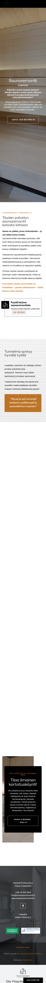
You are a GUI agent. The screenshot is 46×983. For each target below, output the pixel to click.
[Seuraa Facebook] (23, 906)
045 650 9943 (19, 312)
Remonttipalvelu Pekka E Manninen (29, 954)
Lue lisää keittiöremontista (23, 660)
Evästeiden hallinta (23, 947)
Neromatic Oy (27, 960)
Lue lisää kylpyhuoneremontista (23, 504)
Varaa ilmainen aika (22, 821)
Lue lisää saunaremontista (23, 582)
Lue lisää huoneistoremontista (23, 735)
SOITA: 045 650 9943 (22, 120)
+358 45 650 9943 (23, 892)
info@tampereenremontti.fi (23, 895)
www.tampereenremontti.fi (23, 898)
